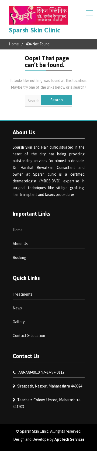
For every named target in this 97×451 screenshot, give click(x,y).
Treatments (22, 294)
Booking (19, 257)
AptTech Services (69, 439)
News (17, 308)
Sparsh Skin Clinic (34, 30)
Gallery (19, 322)
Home (18, 230)
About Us (20, 244)
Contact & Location (29, 335)
